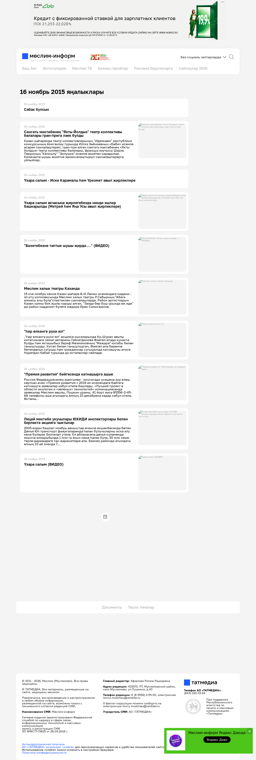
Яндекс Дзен (217, 740)
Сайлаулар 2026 (193, 68)
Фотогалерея (54, 68)
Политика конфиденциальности (44, 752)
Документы (112, 607)
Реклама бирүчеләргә (153, 68)
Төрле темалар (141, 607)
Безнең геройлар (113, 68)
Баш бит (29, 68)
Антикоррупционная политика (43, 744)
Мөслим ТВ (82, 68)
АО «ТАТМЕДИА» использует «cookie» (48, 747)
